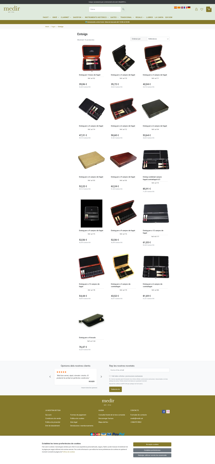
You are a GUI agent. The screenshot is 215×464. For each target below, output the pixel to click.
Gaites (113, 17)
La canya (159, 17)
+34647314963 (135, 422)
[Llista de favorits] (201, 9)
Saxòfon (77, 17)
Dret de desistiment (52, 426)
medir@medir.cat (136, 418)
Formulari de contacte (138, 415)
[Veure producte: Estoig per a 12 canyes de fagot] (155, 214)
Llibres (149, 17)
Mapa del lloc (103, 422)
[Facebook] (163, 411)
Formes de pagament (78, 415)
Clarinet (65, 17)
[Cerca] (123, 9)
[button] (49, 377)
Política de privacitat (52, 422)
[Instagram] (168, 411)
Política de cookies (77, 418)
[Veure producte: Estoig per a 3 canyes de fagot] (123, 58)
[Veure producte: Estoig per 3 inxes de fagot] (91, 58)
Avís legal (73, 422)
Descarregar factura (106, 418)
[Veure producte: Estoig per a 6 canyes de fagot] (123, 109)
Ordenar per (136, 39)
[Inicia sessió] (196, 9)
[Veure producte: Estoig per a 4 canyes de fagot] (91, 109)
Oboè (54, 17)
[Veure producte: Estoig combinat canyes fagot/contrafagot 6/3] (155, 160)
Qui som (168, 17)
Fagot (46, 17)
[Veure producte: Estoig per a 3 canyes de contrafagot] (123, 267)
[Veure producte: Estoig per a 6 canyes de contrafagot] (155, 267)
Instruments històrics (96, 17)
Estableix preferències (152, 450)
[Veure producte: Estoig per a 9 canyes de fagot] (123, 160)
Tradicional (126, 17)
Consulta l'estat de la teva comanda (112, 415)
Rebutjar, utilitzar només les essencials (152, 455)
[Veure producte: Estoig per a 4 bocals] (91, 321)
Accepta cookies (152, 444)
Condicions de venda (53, 418)
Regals (139, 17)
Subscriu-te (115, 389)
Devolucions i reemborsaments (81, 426)
